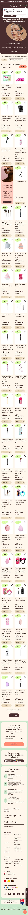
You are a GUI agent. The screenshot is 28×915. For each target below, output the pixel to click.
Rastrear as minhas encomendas (18, 838)
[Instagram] (5, 894)
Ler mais (14, 51)
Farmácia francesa (6, 866)
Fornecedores (18, 851)
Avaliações (7, 847)
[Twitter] (18, 894)
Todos (4, 59)
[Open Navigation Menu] (2, 5)
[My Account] (21, 5)
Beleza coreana (18, 866)
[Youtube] (23, 894)
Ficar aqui (21, 15)
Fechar (25, 10)
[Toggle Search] (5, 5)
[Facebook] (9, 894)
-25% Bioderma (18, 859)
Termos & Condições (17, 843)
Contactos (17, 835)
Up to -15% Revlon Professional (8, 862)
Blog (5, 837)
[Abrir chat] (25, 912)
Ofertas (6, 859)
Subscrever (14, 744)
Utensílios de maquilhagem (16, 59)
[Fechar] (27, 888)
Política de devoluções (7, 852)
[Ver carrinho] (23, 5)
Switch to (10, 15)
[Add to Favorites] (12, 72)
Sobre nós (6, 835)
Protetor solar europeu (18, 862)
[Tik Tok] (14, 894)
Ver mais (14, 715)
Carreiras (6, 843)
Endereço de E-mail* (10, 736)
